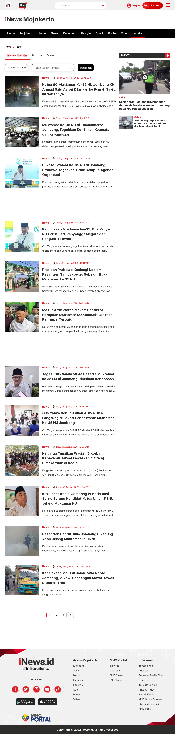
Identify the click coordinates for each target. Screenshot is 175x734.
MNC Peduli (145, 708)
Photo (112, 33)
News (54, 33)
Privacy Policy (146, 689)
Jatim (42, 33)
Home (11, 33)
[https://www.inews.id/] (29, 19)
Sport (99, 33)
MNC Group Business (150, 699)
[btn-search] (103, 5)
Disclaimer (144, 680)
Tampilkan (86, 67)
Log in (136, 5)
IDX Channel (116, 680)
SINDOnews (116, 675)
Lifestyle (85, 33)
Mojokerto (26, 33)
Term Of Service (148, 684)
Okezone (115, 670)
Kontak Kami (146, 694)
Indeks (138, 33)
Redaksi (143, 670)
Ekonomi (69, 33)
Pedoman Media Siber (151, 675)
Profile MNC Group (149, 703)
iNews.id (114, 665)
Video (125, 33)
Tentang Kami (146, 665)
